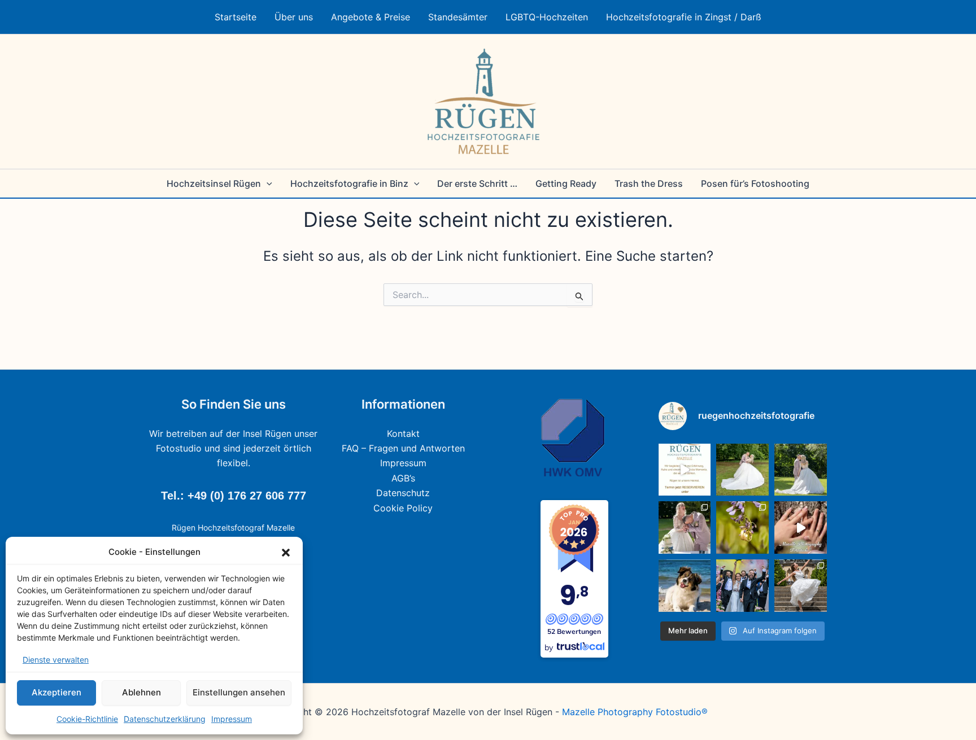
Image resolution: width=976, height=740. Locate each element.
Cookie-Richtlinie (87, 719)
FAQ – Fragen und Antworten (403, 448)
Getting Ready (565, 183)
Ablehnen (141, 692)
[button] (285, 552)
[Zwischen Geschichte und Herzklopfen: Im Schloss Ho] (800, 470)
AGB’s (403, 478)
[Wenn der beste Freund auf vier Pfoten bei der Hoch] (685, 585)
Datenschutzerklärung (165, 719)
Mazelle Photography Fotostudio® (635, 711)
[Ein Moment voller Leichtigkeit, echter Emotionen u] (685, 527)
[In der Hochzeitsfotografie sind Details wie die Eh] (742, 527)
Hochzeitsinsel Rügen (214, 183)
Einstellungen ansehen (239, 692)
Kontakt (403, 433)
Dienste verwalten (56, 659)
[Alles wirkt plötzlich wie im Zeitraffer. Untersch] (742, 585)
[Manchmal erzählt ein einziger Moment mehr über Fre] (800, 585)
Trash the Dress (649, 183)
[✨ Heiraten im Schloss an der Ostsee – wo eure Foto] (742, 470)
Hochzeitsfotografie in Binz (349, 183)
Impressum (231, 719)
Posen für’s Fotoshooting (755, 183)
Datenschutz (403, 492)
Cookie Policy (403, 508)
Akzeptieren (56, 692)
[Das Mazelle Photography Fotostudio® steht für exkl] (800, 527)
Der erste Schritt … (477, 183)
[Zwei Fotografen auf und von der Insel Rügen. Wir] (685, 470)
